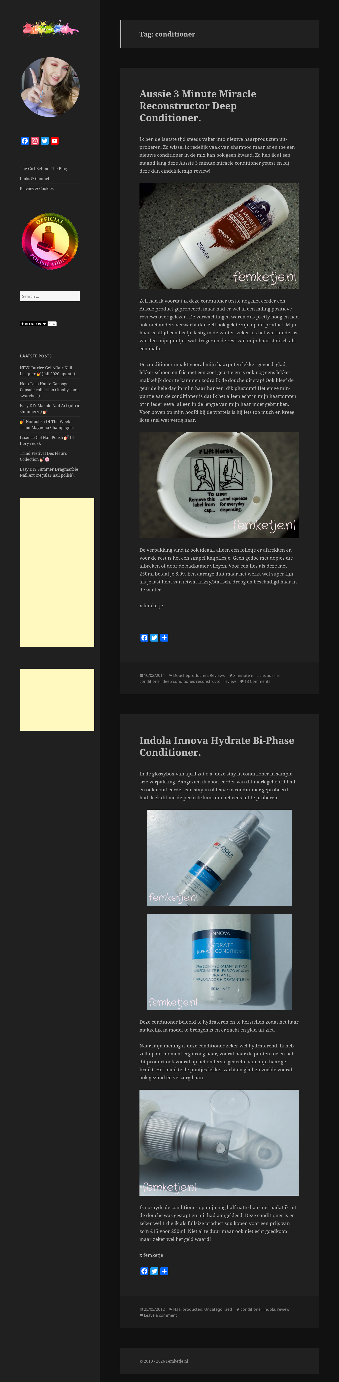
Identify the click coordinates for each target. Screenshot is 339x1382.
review (230, 681)
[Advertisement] (57, 572)
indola (269, 1309)
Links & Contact (34, 178)
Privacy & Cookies (37, 188)
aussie (273, 675)
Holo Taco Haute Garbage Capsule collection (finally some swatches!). (50, 389)
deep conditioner (178, 681)
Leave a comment (160, 1315)
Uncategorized (218, 1309)
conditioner (150, 681)
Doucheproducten (190, 675)
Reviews (217, 675)
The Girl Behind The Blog (43, 168)
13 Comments (257, 681)
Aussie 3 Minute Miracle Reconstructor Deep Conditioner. (197, 105)
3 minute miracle (249, 675)
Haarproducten (187, 1309)
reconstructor (209, 681)
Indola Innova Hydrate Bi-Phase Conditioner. (216, 746)
